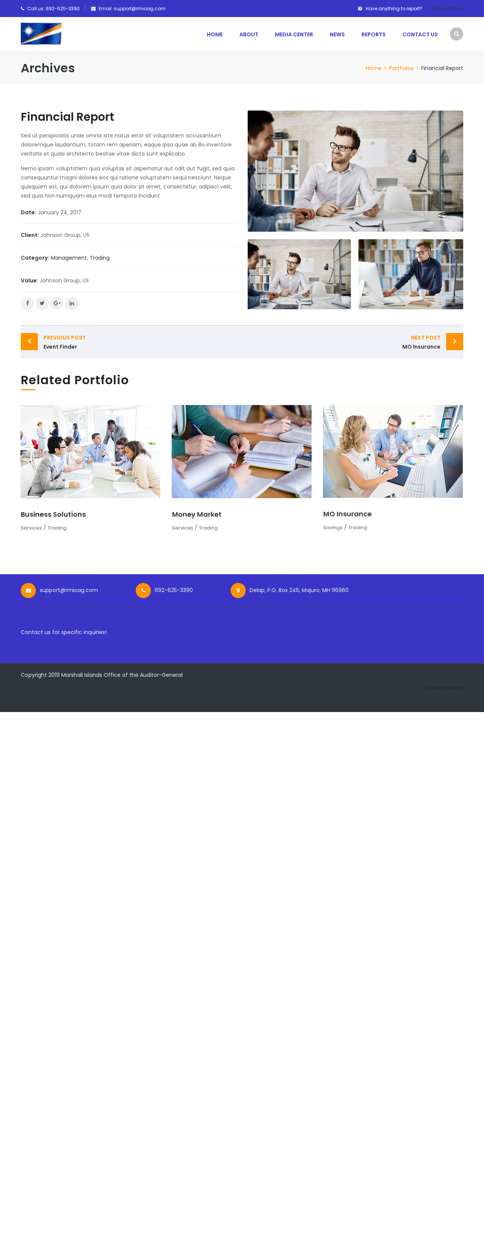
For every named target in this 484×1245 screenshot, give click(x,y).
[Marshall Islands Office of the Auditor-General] (41, 33)
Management (69, 258)
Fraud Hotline (448, 8)
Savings (333, 527)
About (248, 34)
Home (215, 34)
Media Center (294, 34)
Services (31, 527)
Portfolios (401, 68)
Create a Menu (443, 688)
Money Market (197, 514)
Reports (373, 34)
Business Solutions (53, 514)
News (337, 34)
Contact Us (420, 34)
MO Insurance (421, 342)
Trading (100, 258)
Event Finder (64, 342)
